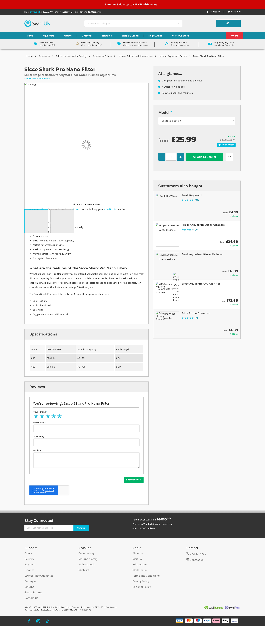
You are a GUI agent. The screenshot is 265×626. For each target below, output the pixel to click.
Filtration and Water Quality (71, 56)
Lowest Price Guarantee (39, 575)
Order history (86, 553)
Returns (29, 587)
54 (197, 200)
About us (138, 553)
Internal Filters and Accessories (135, 56)
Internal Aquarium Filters (173, 56)
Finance (29, 570)
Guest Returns (33, 592)
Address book (87, 564)
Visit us (137, 559)
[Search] (179, 23)
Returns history (88, 559)
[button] (36, 221)
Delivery (29, 559)
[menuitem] (30, 35)
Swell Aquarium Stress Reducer (202, 254)
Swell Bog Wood (192, 195)
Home (29, 56)
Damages (30, 581)
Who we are (139, 564)
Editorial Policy (141, 587)
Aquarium (44, 56)
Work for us (139, 570)
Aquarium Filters (102, 56)
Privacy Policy (140, 581)
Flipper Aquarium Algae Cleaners (203, 224)
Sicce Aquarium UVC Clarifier (201, 283)
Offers (28, 553)
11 (196, 318)
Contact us (31, 598)
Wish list (84, 570)
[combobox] (130, 23)
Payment (30, 564)
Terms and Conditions (146, 575)
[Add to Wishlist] (229, 157)
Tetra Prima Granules (195, 313)
